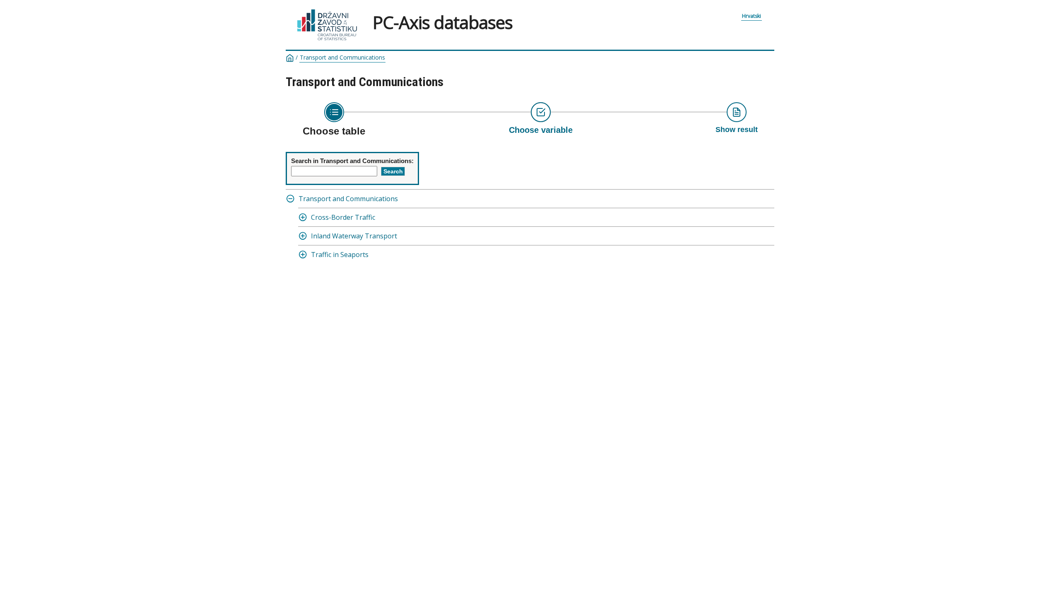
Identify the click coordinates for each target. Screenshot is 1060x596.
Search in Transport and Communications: (352, 160)
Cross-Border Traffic (343, 217)
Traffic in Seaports (340, 254)
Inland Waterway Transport (354, 235)
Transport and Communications (342, 57)
